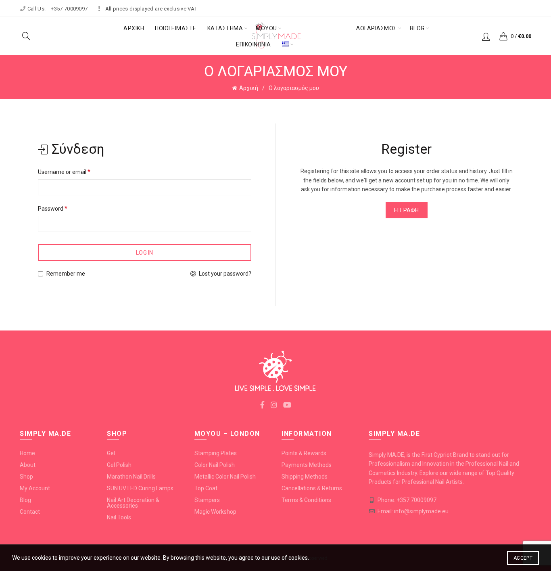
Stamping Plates (215, 453)
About (27, 465)
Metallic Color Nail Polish (225, 476)
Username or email (64, 172)
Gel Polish (119, 465)
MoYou (266, 28)
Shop (26, 476)
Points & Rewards (304, 453)
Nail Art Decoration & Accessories (133, 503)
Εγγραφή (406, 210)
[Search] (26, 36)
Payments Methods (307, 465)
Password (52, 208)
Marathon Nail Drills (131, 476)
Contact (30, 511)
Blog (417, 28)
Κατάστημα (225, 28)
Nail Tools (119, 517)
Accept (522, 558)
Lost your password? (225, 273)
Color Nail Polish (214, 465)
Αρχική (133, 28)
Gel (111, 453)
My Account (35, 488)
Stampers (207, 500)
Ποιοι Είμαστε (175, 28)
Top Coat (205, 488)
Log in (144, 252)
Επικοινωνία (253, 44)
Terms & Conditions (306, 500)
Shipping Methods (305, 476)
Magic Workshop (215, 511)
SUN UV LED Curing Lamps (140, 488)
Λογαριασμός (376, 28)
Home (27, 453)
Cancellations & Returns (312, 488)
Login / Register (486, 36)
